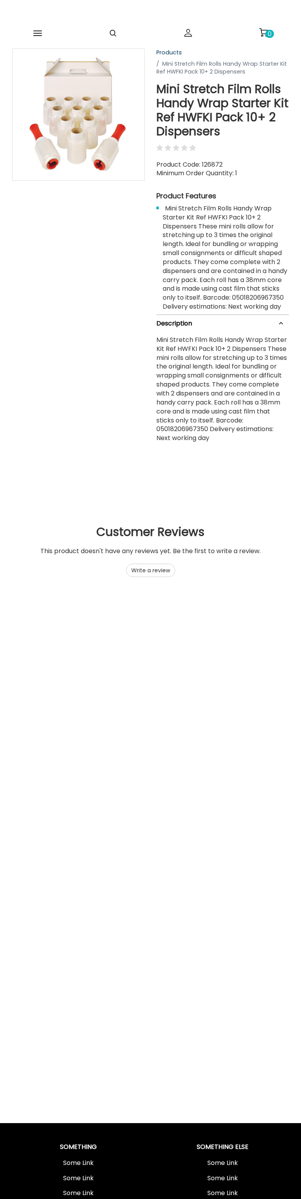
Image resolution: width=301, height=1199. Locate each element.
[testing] (141, 13)
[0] (263, 32)
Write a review (150, 570)
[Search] (112, 33)
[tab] (222, 322)
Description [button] (174, 323)
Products (169, 52)
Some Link (78, 1163)
